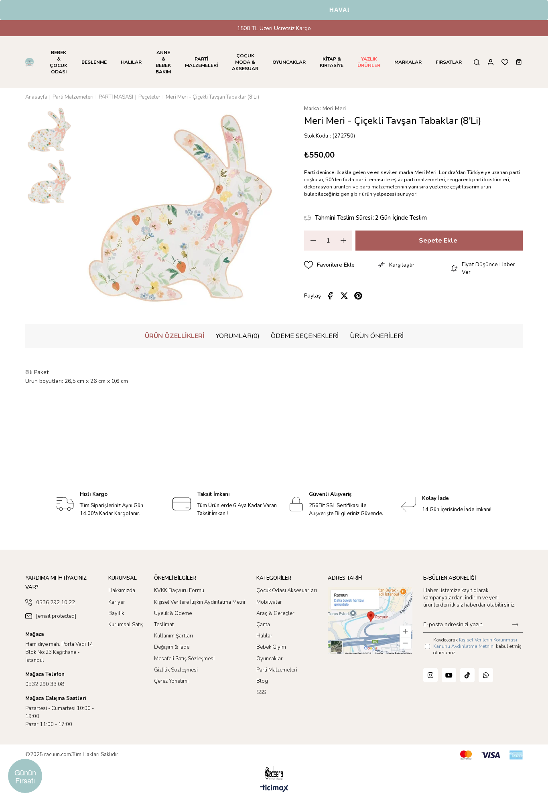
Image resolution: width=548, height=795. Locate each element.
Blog (262, 681)
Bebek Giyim (271, 647)
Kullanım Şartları (173, 635)
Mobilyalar (269, 602)
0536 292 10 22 (55, 602)
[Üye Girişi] (490, 62)
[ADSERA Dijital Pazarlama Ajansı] (274, 773)
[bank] (491, 755)
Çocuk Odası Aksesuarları (286, 590)
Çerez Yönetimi (171, 681)
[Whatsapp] (486, 675)
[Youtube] (449, 675)
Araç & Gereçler (275, 613)
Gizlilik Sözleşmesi (176, 670)
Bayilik (116, 613)
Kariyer (116, 602)
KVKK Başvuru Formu (179, 590)
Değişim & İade (171, 647)
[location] (370, 620)
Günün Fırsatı (25, 776)
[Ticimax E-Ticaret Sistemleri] (274, 789)
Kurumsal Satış (125, 624)
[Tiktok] (467, 675)
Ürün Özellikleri (175, 336)
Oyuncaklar (269, 658)
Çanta (263, 624)
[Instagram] (430, 675)
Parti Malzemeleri (276, 670)
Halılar (264, 635)
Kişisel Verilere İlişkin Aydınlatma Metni (199, 602)
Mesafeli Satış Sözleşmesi (184, 658)
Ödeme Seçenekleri (305, 336)
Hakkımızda (121, 590)
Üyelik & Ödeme (173, 613)
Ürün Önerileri (377, 336)
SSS (261, 692)
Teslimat (164, 624)
